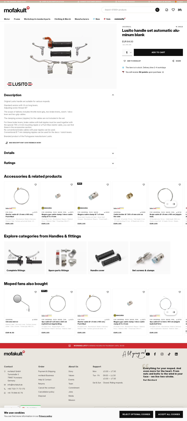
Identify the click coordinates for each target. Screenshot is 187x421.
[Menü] (18, 407)
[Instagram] (162, 354)
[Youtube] (147, 354)
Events (71, 379)
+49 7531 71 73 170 (16, 389)
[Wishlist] (173, 10)
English (180, 2)
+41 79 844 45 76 (15, 393)
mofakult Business (46, 375)
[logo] (17, 9)
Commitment (74, 388)
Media (71, 396)
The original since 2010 (16, 1)
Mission (72, 400)
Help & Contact (44, 379)
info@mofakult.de (15, 384)
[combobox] (127, 52)
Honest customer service (91, 1)
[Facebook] (154, 354)
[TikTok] (169, 354)
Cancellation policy (46, 392)
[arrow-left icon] (168, 204)
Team (71, 383)
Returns (41, 383)
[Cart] (180, 10)
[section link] (120, 19)
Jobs (71, 392)
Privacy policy (45, 416)
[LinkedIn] (176, 354)
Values (71, 375)
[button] (60, 95)
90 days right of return (161, 1)
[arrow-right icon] (174, 204)
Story (71, 371)
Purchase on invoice (126, 1)
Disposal (42, 396)
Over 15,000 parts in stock (53, 1)
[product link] (21, 204)
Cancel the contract (46, 388)
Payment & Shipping (46, 371)
